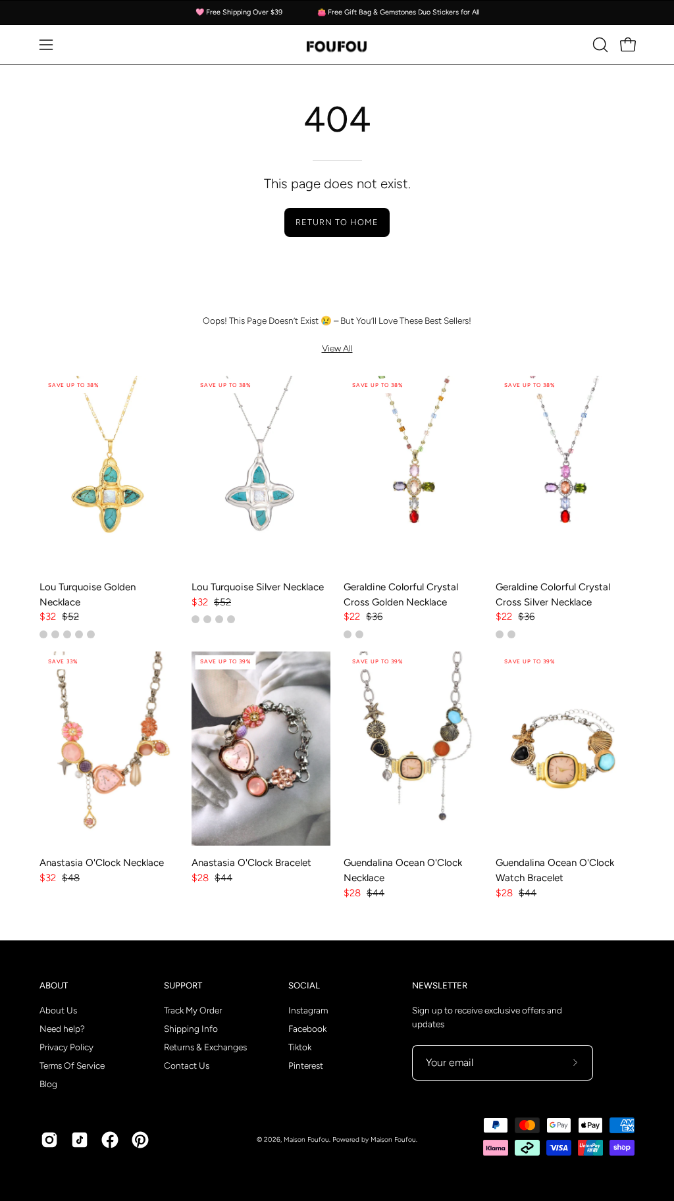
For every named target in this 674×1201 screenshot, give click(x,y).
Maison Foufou (306, 1139)
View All (337, 348)
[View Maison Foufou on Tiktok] (80, 1140)
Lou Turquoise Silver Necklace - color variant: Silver (195, 619)
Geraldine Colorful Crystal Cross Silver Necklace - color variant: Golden (511, 634)
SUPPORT (183, 985)
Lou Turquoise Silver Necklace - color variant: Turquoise (207, 619)
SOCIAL (304, 985)
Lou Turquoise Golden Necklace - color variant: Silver (79, 634)
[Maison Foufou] (337, 45)
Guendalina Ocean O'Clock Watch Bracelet (555, 870)
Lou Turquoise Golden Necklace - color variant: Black (67, 634)
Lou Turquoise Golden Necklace (87, 594)
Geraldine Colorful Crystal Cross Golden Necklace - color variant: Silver (359, 634)
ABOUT (53, 985)
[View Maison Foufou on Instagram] (49, 1140)
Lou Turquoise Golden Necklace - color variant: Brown (55, 634)
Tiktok (299, 1047)
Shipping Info (191, 1028)
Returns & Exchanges (205, 1047)
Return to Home (337, 222)
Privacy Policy (66, 1047)
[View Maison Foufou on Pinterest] (140, 1140)
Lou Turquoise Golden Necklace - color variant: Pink (91, 634)
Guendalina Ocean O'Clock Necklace (403, 870)
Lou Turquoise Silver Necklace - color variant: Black (231, 619)
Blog (48, 1084)
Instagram (308, 1010)
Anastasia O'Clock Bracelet (251, 863)
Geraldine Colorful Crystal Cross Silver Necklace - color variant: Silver (500, 634)
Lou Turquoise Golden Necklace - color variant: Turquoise (43, 634)
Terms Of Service (72, 1065)
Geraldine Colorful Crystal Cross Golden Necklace (401, 594)
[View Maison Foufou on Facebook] (110, 1140)
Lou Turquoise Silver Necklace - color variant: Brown (219, 619)
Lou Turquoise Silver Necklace (258, 587)
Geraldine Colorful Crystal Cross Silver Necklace (553, 594)
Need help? (62, 1028)
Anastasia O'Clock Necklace (101, 863)
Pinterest (305, 1065)
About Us (58, 1010)
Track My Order (193, 1010)
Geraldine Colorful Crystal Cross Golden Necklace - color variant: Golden (347, 634)
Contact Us (186, 1065)
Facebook (307, 1028)
